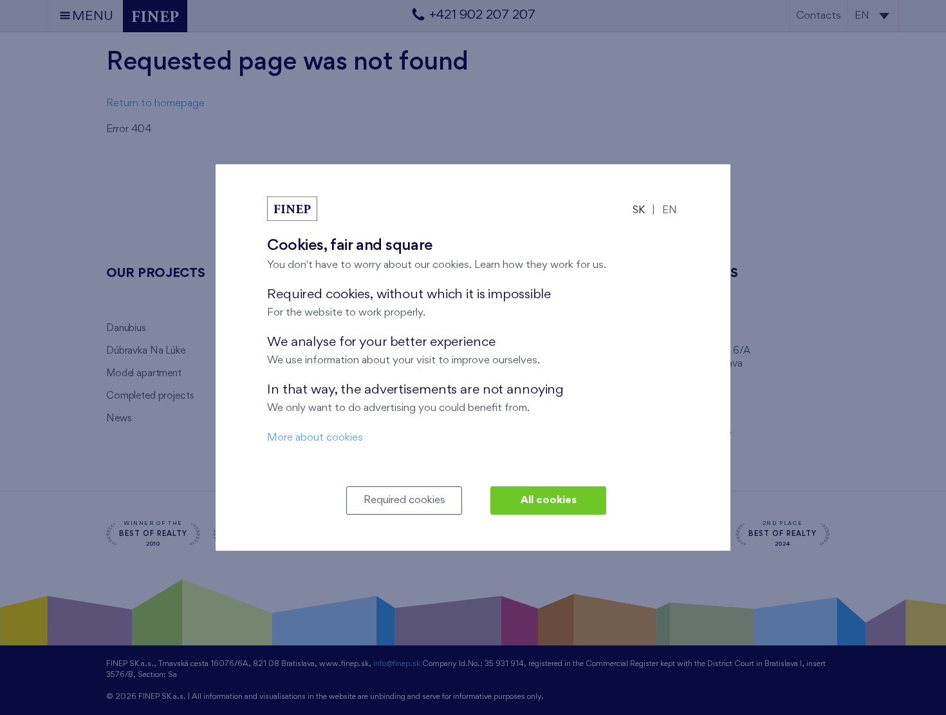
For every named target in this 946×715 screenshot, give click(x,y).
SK (639, 210)
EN (669, 210)
